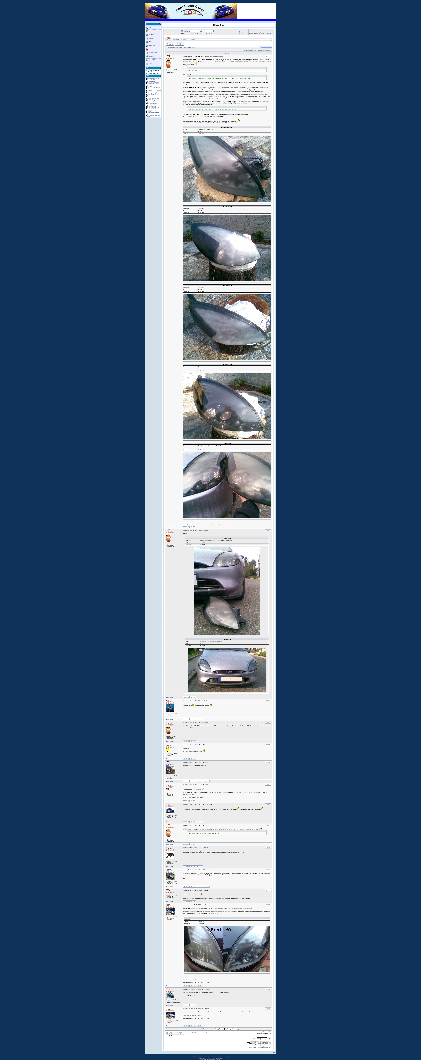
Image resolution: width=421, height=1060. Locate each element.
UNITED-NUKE (211, 1058)
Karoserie (192, 39)
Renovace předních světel (175, 47)
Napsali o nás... (151, 97)
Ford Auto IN (226, 1056)
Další (195, 47)
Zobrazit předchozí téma (249, 50)
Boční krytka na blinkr (153, 89)
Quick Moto (207, 1056)
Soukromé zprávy (153, 52)
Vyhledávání (152, 60)
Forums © (272, 1052)
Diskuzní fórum (152, 31)
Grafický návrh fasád (197, 1056)
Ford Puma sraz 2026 (153, 78)
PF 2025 (149, 86)
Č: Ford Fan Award (152, 106)
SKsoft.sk (219, 1056)
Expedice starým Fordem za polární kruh (153, 113)
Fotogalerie (151, 34)
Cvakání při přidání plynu (153, 87)
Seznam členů (152, 49)
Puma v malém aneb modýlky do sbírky (152, 104)
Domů (150, 27)
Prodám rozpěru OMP (153, 107)
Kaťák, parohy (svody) (153, 82)
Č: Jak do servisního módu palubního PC (152, 109)
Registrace (240, 33)
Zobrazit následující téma (264, 50)
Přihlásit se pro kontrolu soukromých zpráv (260, 33)
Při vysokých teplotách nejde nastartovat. (152, 80)
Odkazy (151, 41)
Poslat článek (152, 45)
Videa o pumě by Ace (152, 93)
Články (150, 63)
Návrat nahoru (169, 527)
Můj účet (151, 38)
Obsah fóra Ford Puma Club (180, 39)
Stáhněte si (151, 56)
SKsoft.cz (213, 1056)
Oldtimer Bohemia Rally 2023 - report (152, 99)
